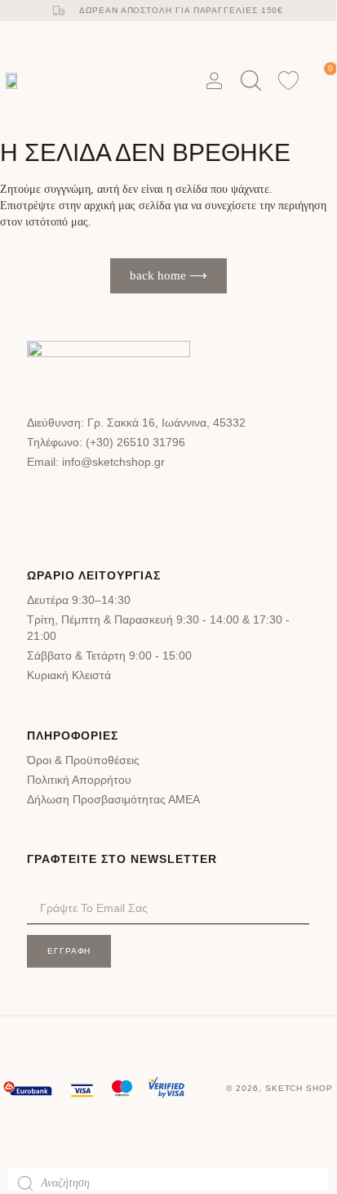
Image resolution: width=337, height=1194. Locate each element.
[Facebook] (50, 501)
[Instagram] (99, 501)
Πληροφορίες (72, 735)
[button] (169, 80)
